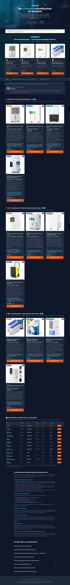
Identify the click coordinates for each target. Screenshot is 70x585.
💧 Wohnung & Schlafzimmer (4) (18, 79)
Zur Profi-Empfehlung (26, 73)
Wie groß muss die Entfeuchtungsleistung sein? (24, 556)
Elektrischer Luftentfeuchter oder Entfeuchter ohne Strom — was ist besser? (30, 553)
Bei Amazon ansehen (15, 151)
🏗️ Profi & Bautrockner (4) (32, 79)
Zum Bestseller (56, 73)
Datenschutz (37, 578)
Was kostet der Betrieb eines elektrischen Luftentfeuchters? (26, 560)
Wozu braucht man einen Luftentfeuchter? (23, 546)
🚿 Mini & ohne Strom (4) (44, 79)
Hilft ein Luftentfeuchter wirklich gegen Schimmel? (24, 567)
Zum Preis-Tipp (40, 73)
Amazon (59, 425)
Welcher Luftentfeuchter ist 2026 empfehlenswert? (24, 549)
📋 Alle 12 (8, 79)
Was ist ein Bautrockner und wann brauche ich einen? (25, 571)
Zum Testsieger (10, 73)
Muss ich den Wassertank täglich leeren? (22, 564)
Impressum (32, 578)
